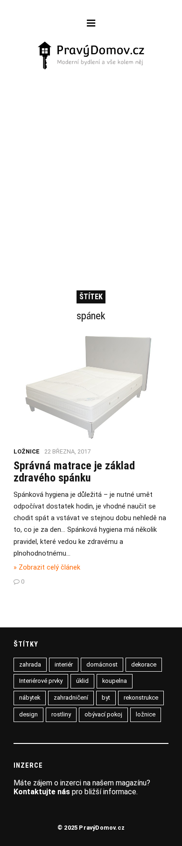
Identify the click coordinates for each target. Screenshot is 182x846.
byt (106, 697)
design (28, 714)
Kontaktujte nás (42, 791)
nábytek (29, 697)
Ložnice (27, 451)
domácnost (102, 664)
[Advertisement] (91, 167)
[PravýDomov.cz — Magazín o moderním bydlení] (91, 56)
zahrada (30, 664)
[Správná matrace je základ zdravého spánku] (91, 437)
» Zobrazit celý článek (47, 567)
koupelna (114, 680)
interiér (64, 664)
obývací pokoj (103, 714)
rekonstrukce (141, 697)
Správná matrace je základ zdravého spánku (74, 471)
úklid (82, 680)
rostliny (61, 714)
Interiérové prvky (41, 680)
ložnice (145, 714)
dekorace (143, 664)
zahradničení (71, 697)
